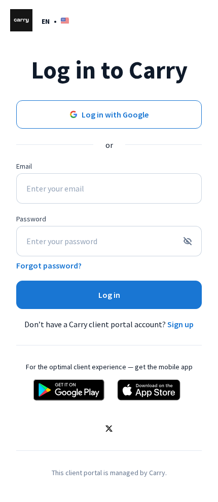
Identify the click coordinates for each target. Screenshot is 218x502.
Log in (109, 295)
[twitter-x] (109, 429)
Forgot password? (49, 265)
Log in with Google (115, 114)
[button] (55, 21)
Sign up (180, 324)
